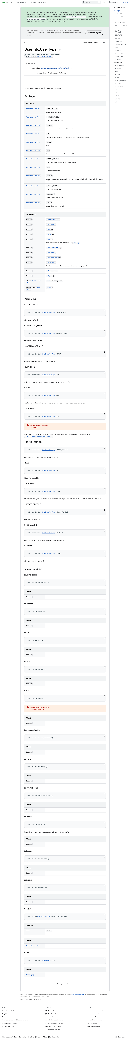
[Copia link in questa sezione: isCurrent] (35, 604)
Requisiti (4, 1014)
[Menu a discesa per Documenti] (26, 2)
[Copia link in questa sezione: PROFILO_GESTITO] (43, 442)
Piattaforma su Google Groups (54, 1023)
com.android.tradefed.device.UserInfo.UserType (56, 68)
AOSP (26, 42)
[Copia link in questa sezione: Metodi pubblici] (43, 569)
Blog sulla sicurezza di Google (54, 1020)
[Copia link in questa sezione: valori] (31, 953)
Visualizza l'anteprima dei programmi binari (15, 1020)
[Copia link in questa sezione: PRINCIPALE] (37, 408)
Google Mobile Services (94, 1020)
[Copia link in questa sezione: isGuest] (33, 662)
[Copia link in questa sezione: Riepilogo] (36, 96)
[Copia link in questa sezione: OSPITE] (33, 388)
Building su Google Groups (53, 1026)
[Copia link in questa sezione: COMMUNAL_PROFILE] (46, 326)
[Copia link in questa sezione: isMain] (32, 691)
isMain (49, 239)
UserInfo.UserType (44, 56)
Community (22, 1037)
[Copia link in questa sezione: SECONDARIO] (39, 525)
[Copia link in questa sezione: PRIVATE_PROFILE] (43, 504)
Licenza (38, 1037)
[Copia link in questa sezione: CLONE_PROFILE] (42, 305)
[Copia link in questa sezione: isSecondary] (37, 851)
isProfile (50, 262)
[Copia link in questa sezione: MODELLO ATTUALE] (45, 346)
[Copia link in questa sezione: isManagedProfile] (42, 730)
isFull (49, 229)
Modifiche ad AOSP (58, 21)
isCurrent (50, 224)
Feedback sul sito (54, 1037)
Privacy (45, 1037)
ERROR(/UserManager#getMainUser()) (38, 437)
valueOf (49, 281)
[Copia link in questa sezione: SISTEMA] (34, 546)
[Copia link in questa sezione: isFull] (30, 633)
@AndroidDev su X (50, 1014)
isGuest (49, 234)
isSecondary (51, 271)
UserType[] (46, 960)
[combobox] (91, 2)
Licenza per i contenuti (78, 994)
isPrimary (50, 253)
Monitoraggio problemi (94, 1026)
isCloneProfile (52, 219)
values (49, 288)
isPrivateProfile (53, 257)
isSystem (50, 276)
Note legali (31, 1037)
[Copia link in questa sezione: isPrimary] (35, 759)
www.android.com (93, 1017)
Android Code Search (38, 2)
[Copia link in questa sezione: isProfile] (33, 817)
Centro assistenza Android (95, 1011)
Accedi (125, 2)
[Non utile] (104, 42)
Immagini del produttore (9, 1023)
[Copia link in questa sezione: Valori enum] (39, 299)
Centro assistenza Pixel (94, 1014)
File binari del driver (8, 1026)
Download (5, 1017)
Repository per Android (9, 1011)
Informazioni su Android (9, 1037)
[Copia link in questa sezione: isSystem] (34, 880)
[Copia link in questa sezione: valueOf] (33, 909)
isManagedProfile (53, 248)
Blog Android (49, 1017)
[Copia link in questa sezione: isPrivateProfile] (40, 788)
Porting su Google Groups (52, 1029)
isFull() (76, 243)
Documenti (20, 2)
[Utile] (101, 42)
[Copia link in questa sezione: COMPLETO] (37, 367)
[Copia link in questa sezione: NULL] (31, 463)
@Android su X (49, 1011)
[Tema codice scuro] (104, 310)
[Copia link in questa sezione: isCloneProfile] (39, 575)
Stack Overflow (92, 1023)
